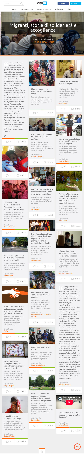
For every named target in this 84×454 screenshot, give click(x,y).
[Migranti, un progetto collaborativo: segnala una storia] (42, 61)
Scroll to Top (77, 446)
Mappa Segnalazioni (44, 9)
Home (14, 9)
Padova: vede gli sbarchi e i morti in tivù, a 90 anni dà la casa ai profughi (14, 258)
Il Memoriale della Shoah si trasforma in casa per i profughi (41, 137)
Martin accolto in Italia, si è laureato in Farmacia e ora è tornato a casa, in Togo (42, 191)
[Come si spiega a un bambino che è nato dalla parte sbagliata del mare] (15, 147)
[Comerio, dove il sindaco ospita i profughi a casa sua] (69, 61)
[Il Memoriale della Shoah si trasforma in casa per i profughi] (42, 119)
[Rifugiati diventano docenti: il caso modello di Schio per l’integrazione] (69, 232)
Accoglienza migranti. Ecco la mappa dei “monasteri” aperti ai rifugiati (69, 141)
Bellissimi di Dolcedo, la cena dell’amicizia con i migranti (40, 295)
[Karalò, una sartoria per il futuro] (42, 328)
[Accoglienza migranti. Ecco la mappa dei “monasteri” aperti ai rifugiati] (69, 115)
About (69, 9)
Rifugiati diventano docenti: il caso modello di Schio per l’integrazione (69, 253)
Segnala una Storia (27, 9)
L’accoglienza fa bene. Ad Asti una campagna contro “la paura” (69, 415)
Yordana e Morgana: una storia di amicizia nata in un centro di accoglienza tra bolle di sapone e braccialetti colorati (68, 198)
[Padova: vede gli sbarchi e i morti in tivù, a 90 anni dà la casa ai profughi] (15, 238)
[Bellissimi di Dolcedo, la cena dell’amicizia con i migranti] (42, 272)
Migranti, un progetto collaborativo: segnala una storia (41, 91)
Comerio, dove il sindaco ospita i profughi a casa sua (68, 83)
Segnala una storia (42, 41)
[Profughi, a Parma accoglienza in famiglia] (15, 397)
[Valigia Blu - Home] (42, 3)
